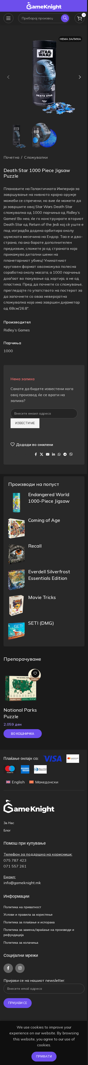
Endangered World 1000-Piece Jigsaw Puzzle (48, 500)
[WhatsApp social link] (59, 454)
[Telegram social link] (65, 454)
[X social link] (41, 454)
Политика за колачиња (21, 942)
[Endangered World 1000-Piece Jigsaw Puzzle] (16, 502)
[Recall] (16, 554)
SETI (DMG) (41, 623)
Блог (7, 830)
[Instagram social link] (20, 968)
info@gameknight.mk (22, 882)
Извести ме (25, 423)
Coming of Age (44, 520)
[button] (8, 77)
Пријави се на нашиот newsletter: (34, 980)
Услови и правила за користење (28, 914)
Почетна (11, 157)
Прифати (44, 1056)
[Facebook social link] (35, 454)
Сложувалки (36, 157)
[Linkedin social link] (53, 454)
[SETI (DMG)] (16, 631)
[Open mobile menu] (8, 18)
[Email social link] (48, 454)
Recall (35, 546)
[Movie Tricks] (16, 605)
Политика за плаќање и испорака (29, 922)
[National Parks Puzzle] (23, 686)
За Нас (9, 823)
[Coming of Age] (16, 528)
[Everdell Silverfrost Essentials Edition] (16, 579)
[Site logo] (44, 5)
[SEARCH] (65, 18)
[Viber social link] (71, 454)
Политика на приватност (22, 907)
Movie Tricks (42, 597)
